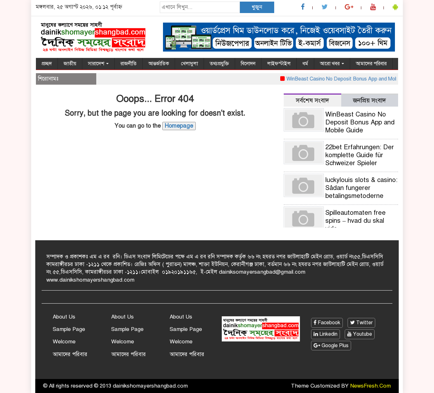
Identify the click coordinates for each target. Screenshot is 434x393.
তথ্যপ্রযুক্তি (219, 63)
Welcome (64, 341)
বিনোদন (248, 63)
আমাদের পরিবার (371, 63)
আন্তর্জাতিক (158, 63)
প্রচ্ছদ (47, 63)
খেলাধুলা (189, 63)
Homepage (179, 125)
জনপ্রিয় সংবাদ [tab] (369, 100)
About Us (64, 316)
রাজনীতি (128, 63)
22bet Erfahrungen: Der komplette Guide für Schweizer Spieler (359, 155)
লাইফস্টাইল (279, 63)
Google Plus (334, 345)
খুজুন (257, 7)
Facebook (328, 322)
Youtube (362, 334)
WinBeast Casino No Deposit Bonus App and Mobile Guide (347, 79)
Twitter (364, 322)
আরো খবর (330, 63)
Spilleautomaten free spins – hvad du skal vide (355, 221)
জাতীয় (70, 63)
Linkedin (327, 334)
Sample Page (69, 329)
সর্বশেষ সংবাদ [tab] (312, 100)
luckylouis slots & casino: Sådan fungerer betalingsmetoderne (361, 188)
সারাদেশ (96, 63)
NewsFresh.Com (370, 385)
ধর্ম (305, 63)
